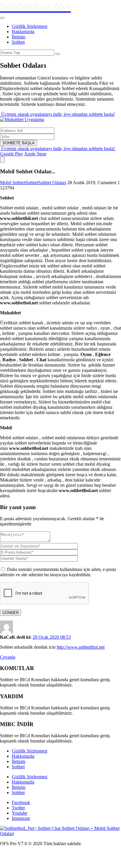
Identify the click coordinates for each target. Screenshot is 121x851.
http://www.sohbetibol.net (81, 647)
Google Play (11, 153)
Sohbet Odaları (52, 182)
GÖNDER (10, 613)
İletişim (18, 36)
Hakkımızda (23, 31)
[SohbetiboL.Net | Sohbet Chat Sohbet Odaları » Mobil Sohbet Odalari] (60, 833)
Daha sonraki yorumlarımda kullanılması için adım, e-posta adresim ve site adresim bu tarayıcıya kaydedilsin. (58, 572)
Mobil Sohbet (12, 182)
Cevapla (7, 657)
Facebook (21, 802)
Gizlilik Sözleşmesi (29, 26)
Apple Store (35, 153)
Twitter (18, 807)
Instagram (21, 818)
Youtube (19, 813)
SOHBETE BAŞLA (18, 143)
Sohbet (18, 42)
